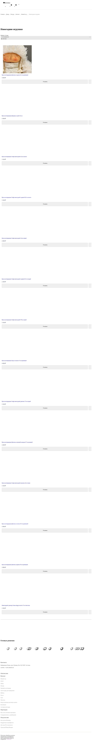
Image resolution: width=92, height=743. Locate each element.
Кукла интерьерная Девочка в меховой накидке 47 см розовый (17, 442)
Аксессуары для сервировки (7, 690)
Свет (2, 697)
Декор (7, 14)
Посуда (12, 14)
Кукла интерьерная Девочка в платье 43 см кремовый (15, 523)
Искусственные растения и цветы (9, 702)
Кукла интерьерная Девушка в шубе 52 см (12, 115)
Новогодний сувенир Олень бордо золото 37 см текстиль (16, 605)
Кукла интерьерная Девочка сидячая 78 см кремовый (15, 564)
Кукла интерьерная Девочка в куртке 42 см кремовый (15, 75)
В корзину (45, 81)
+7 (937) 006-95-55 (9, 667)
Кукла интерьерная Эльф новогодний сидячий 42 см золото (16, 197)
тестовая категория (5, 707)
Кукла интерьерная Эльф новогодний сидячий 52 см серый (16, 279)
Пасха (2, 695)
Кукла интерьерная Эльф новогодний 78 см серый (14, 319)
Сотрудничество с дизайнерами (8, 714)
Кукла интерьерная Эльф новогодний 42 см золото (14, 156)
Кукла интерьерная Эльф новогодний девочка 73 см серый (16, 401)
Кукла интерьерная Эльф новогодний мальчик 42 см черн (16, 483)
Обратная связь (4, 673)
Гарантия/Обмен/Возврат (7, 727)
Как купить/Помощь (6, 720)
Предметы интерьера (6, 688)
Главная (2, 14)
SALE (2, 681)
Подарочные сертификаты (7, 722)
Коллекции (3, 704)
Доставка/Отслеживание (7, 725)
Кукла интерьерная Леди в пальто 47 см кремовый (14, 360)
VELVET (9, 739)
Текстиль (3, 700)
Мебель (2, 693)
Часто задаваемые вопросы (7, 737)
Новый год (24, 14)
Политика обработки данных (8, 735)
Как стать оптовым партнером (8, 712)
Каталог (18, 14)
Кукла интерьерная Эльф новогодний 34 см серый (14, 238)
